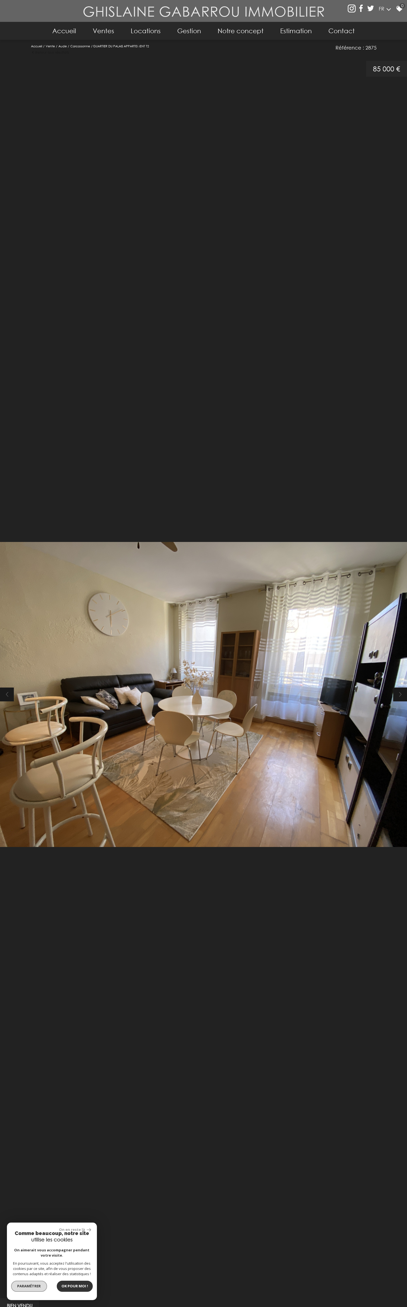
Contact (341, 31)
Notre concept (241, 31)
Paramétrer (29, 1285)
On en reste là (72, 1229)
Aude (62, 46)
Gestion (189, 31)
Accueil (64, 31)
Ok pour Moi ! (74, 1285)
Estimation (296, 31)
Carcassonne (80, 46)
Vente (50, 46)
